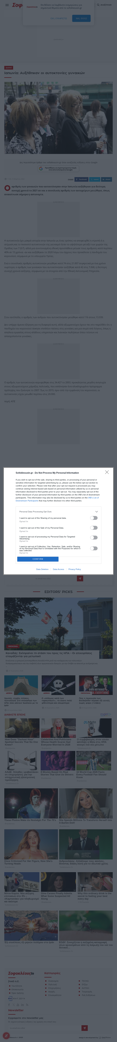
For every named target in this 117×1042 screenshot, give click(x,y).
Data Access (58, 569)
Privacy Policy (74, 569)
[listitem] (58, 511)
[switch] (94, 518)
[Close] (108, 473)
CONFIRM (38, 559)
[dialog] (58, 521)
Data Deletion (42, 569)
